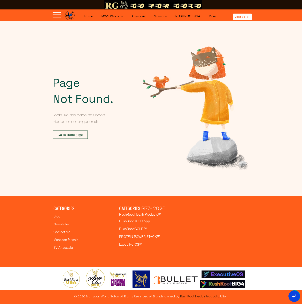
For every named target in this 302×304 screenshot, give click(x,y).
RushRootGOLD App (134, 221)
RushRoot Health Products (199, 296)
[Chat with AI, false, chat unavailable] (294, 296)
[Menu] (56, 14)
